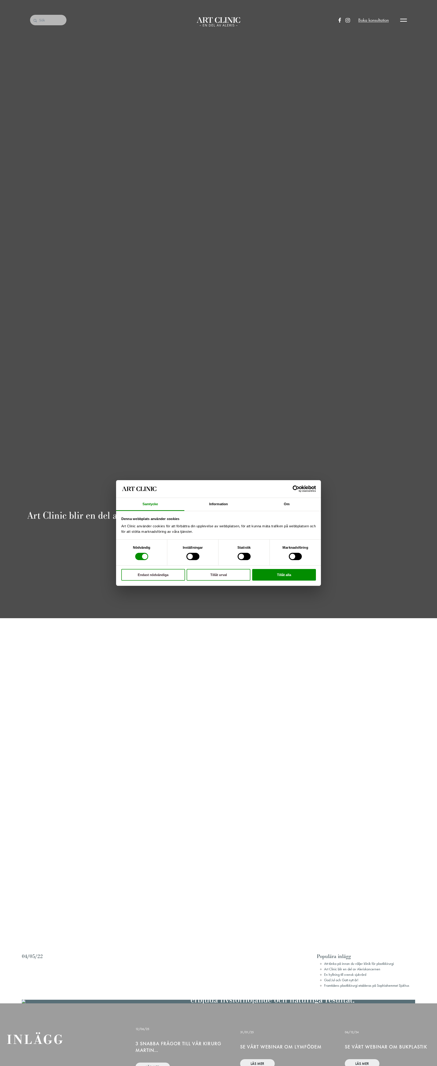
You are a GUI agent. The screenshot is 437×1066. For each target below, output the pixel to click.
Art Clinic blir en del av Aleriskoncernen (352, 969)
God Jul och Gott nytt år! (341, 980)
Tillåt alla (284, 575)
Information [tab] (218, 504)
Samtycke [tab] (150, 504)
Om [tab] (287, 504)
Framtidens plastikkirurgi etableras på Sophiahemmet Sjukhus (366, 985)
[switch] (192, 556)
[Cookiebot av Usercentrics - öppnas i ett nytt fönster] (296, 488)
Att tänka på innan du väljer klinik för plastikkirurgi (359, 963)
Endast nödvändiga (153, 575)
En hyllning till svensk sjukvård (345, 974)
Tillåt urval (218, 575)
